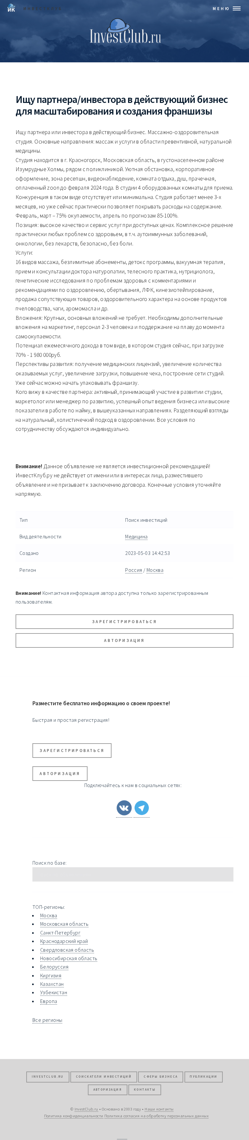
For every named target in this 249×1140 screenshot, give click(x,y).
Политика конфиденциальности (73, 1115)
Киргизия (50, 975)
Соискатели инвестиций (104, 1077)
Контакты (145, 1090)
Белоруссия (54, 966)
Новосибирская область (68, 958)
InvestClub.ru (48, 1077)
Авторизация (124, 640)
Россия (133, 570)
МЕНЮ (221, 8)
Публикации (203, 1077)
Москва (155, 570)
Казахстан (52, 984)
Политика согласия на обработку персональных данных (156, 1115)
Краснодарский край (64, 941)
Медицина (136, 536)
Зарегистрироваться (124, 621)
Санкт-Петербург (60, 932)
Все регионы (47, 1020)
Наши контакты (159, 1108)
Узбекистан (53, 992)
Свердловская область (67, 949)
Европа (48, 1001)
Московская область (64, 924)
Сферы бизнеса (161, 1077)
